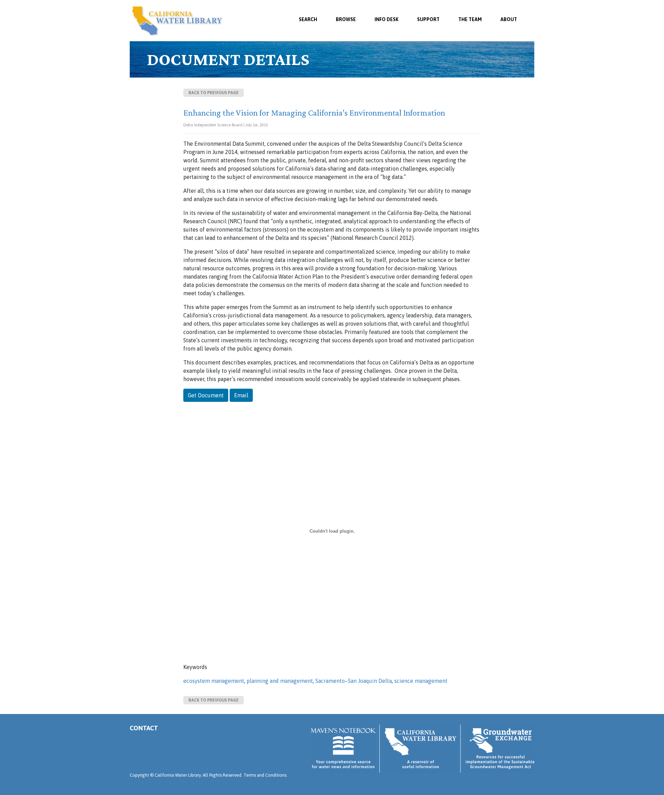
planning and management (280, 681)
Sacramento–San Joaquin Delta (353, 681)
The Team (470, 19)
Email (241, 395)
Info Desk (386, 19)
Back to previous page (213, 92)
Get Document (206, 395)
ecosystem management (213, 681)
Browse (346, 19)
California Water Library (177, 21)
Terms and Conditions (264, 775)
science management (421, 681)
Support (428, 19)
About (508, 19)
